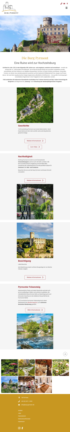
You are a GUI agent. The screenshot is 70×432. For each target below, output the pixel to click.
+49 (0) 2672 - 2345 (26, 401)
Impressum (21, 421)
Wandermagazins (32, 302)
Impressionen (22, 416)
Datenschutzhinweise (24, 419)
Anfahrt (20, 410)
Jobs (19, 413)
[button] (35, 141)
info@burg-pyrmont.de (27, 404)
